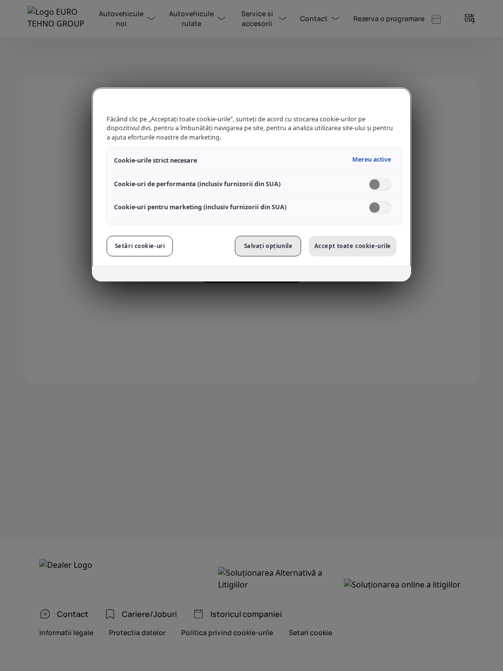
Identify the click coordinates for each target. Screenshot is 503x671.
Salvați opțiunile (268, 246)
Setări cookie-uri (140, 246)
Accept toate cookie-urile (352, 246)
